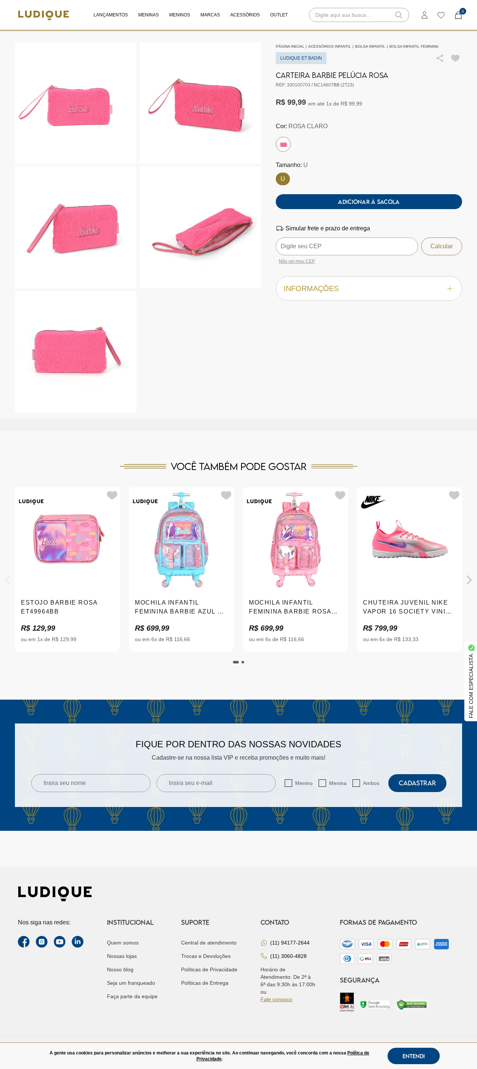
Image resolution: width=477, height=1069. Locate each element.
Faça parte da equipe (132, 996)
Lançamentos (111, 15)
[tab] (236, 662)
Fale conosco (276, 999)
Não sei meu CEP (297, 261)
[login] (424, 15)
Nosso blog (120, 969)
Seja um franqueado (131, 983)
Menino (304, 783)
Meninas (148, 15)
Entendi (413, 1056)
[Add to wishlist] (455, 58)
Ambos (371, 783)
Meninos (179, 15)
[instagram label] (42, 942)
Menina (338, 783)
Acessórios (245, 15)
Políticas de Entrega (204, 983)
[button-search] (399, 15)
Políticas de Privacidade (209, 969)
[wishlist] (441, 15)
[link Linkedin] (77, 942)
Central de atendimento (209, 943)
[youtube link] (60, 942)
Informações (311, 288)
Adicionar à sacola (368, 201)
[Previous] (8, 580)
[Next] (469, 580)
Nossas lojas (122, 956)
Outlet (279, 15)
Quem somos (123, 943)
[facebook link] (24, 942)
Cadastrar (417, 783)
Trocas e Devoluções (206, 956)
